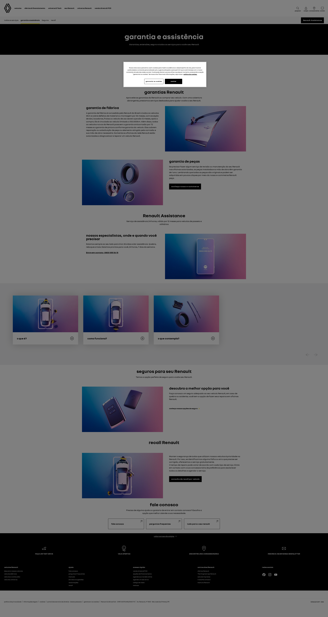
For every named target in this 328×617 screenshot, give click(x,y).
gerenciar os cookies (154, 81)
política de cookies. (190, 74)
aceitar (173, 81)
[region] (165, 74)
